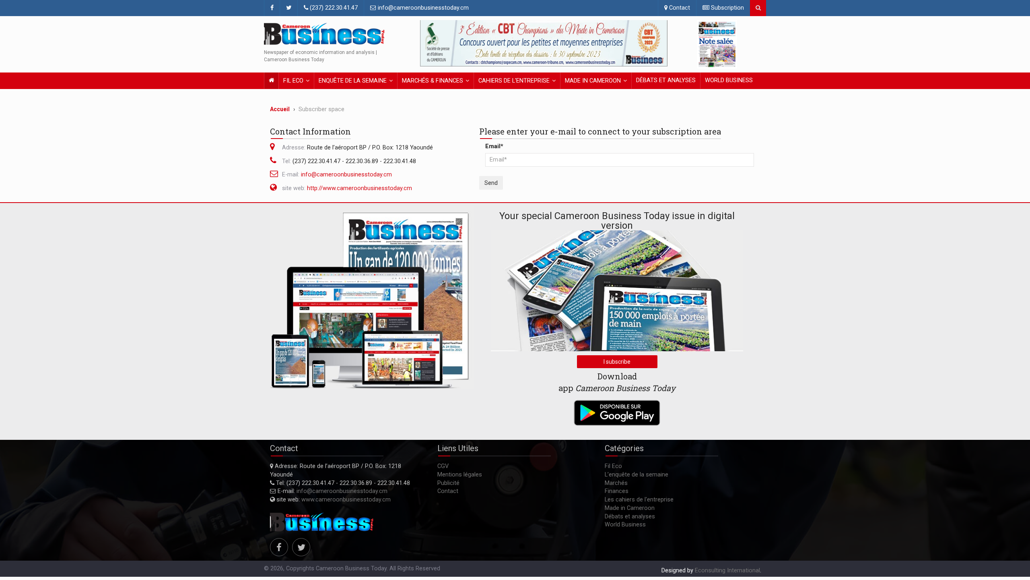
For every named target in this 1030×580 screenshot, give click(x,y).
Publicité (448, 483)
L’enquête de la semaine (636, 474)
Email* (494, 146)
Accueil (280, 109)
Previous (428, 43)
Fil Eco (293, 80)
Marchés (616, 483)
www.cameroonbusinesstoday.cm (346, 499)
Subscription (726, 7)
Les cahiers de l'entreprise (639, 499)
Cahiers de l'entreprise (514, 80)
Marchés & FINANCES (432, 80)
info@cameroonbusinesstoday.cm (422, 7)
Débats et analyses (666, 80)
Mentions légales (459, 474)
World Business (729, 80)
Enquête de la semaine (353, 80)
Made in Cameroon (593, 80)
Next (659, 43)
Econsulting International (727, 570)
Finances (616, 491)
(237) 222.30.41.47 (333, 7)
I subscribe (617, 361)
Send (491, 183)
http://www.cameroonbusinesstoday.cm (359, 188)
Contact (678, 7)
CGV (443, 466)
